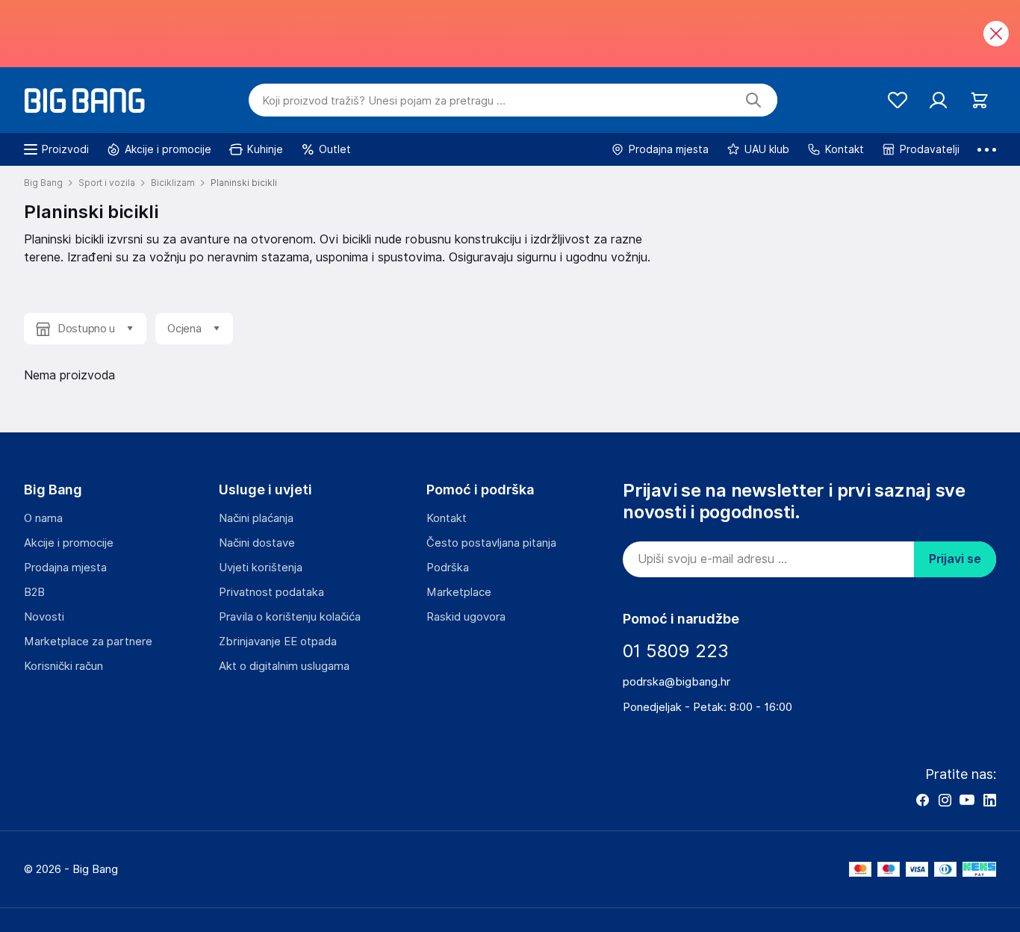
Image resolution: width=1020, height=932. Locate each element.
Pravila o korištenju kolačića (290, 617)
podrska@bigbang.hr (676, 682)
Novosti (44, 617)
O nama (43, 518)
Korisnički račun (63, 666)
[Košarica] (979, 100)
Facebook (922, 800)
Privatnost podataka (271, 592)
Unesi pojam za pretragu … (384, 101)
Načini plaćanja (256, 518)
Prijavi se (955, 559)
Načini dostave (257, 543)
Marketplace (458, 592)
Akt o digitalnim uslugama (284, 666)
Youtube (967, 800)
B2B (34, 592)
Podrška (447, 567)
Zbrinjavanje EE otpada (278, 641)
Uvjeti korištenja (260, 567)
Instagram (944, 800)
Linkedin (989, 800)
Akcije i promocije (68, 543)
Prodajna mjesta (65, 567)
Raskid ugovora (466, 617)
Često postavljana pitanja (491, 543)
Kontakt (446, 518)
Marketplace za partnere (88, 641)
